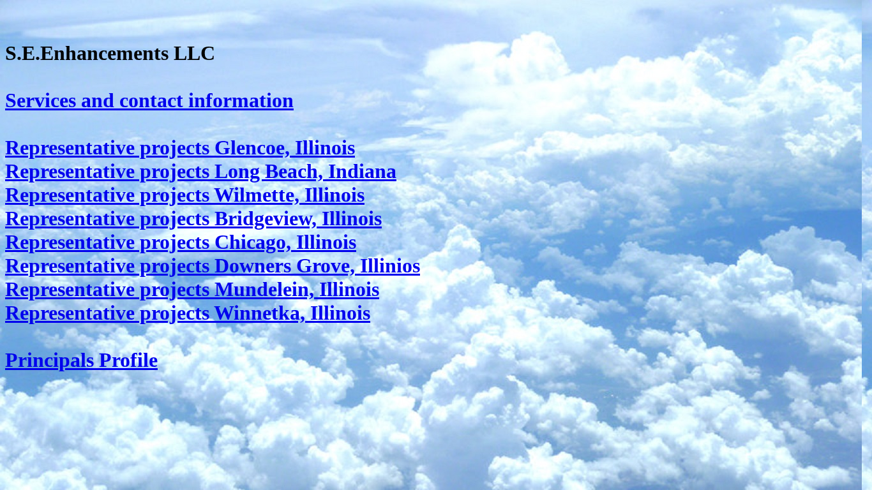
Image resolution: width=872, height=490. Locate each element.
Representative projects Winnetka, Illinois (187, 312)
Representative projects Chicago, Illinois (180, 241)
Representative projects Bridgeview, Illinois (193, 218)
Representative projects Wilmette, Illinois (185, 194)
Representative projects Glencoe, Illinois (180, 147)
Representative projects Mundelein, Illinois (192, 289)
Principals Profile (81, 359)
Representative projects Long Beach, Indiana (200, 171)
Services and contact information (149, 100)
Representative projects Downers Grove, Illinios (212, 265)
